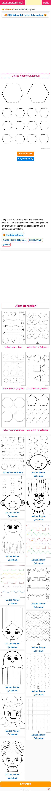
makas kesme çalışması (14, 240)
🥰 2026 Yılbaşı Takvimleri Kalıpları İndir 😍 (25, 15)
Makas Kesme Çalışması (38, 347)
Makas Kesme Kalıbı (13, 347)
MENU (46, 3)
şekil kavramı (35, 240)
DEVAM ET (25, 784)
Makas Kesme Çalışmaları (25, 9)
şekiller (6, 244)
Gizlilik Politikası (26, 790)
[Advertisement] (25, 45)
